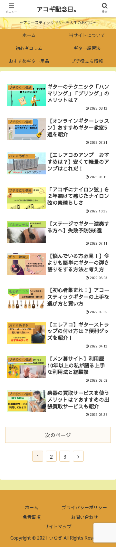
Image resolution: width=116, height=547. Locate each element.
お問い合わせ (84, 517)
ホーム (31, 507)
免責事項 (32, 517)
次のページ (58, 434)
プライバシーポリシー (84, 507)
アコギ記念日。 (58, 9)
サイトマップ (58, 526)
